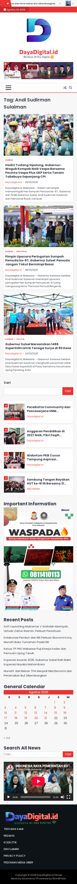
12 (25, 713)
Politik (20, 339)
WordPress (59, 878)
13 (35, 713)
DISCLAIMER (11, 849)
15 (55, 713)
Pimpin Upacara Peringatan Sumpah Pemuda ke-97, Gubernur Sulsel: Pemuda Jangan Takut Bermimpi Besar (37, 260)
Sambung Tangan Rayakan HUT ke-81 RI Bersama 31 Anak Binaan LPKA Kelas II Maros (48, 484)
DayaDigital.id (38, 51)
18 (16, 718)
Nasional (21, 251)
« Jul (7, 738)
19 (25, 718)
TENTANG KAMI (13, 829)
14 (45, 713)
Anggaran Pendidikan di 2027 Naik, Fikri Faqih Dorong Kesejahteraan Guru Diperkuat (46, 435)
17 (5, 718)
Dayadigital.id (13, 182)
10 (5, 713)
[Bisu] (62, 797)
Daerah (9, 160)
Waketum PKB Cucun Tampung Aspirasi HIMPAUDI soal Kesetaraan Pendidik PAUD (48, 460)
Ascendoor (28, 878)
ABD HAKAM (33, 487)
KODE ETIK (10, 842)
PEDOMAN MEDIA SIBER (18, 862)
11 (15, 713)
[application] (38, 781)
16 (65, 713)
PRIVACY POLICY (15, 856)
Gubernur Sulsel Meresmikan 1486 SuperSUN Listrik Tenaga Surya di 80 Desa (38, 346)
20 (36, 718)
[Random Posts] (65, 87)
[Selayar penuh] (68, 797)
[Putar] (8, 797)
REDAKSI (9, 836)
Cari (7, 383)
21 (45, 718)
